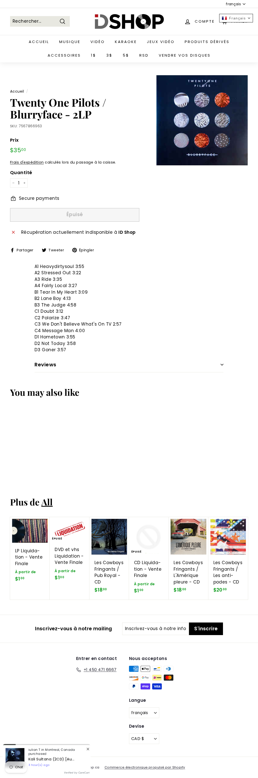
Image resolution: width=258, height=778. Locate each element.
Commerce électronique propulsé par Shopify (145, 767)
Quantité (21, 172)
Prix (14, 140)
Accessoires (64, 55)
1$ (93, 55)
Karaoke (126, 41)
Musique (69, 41)
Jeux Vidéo (161, 41)
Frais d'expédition (27, 162)
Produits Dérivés (207, 41)
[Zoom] (202, 120)
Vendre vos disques (185, 55)
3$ (109, 55)
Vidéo (97, 41)
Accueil (39, 41)
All (47, 502)
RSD (144, 55)
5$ (126, 55)
